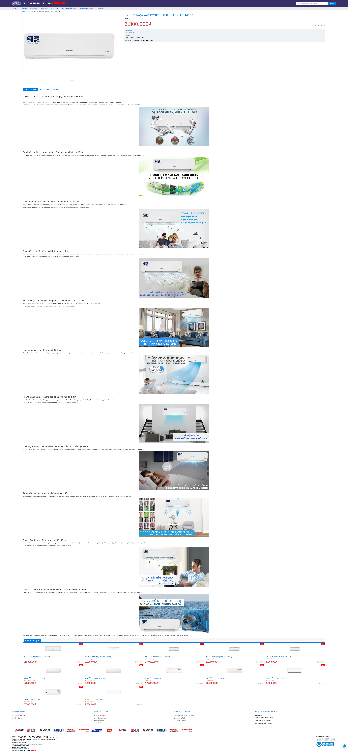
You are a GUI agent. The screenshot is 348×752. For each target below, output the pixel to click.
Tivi (15, 8)
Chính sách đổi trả (179, 718)
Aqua (34, 678)
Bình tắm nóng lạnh (69, 8)
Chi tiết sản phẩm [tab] (44, 89)
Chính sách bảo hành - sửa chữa (184, 715)
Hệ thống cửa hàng (17, 718)
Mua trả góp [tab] (55, 89)
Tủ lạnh (24, 8)
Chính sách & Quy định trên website (21, 748)
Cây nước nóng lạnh (86, 8)
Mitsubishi (37, 657)
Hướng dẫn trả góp (98, 720)
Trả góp (101, 8)
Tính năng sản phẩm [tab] (30, 89)
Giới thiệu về (18, 715)
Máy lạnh (34, 8)
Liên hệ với (99, 715)
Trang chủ (24, 11)
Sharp (153, 678)
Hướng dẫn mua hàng (99, 718)
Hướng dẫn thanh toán (99, 723)
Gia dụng (45, 8)
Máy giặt (55, 8)
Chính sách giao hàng (180, 720)
